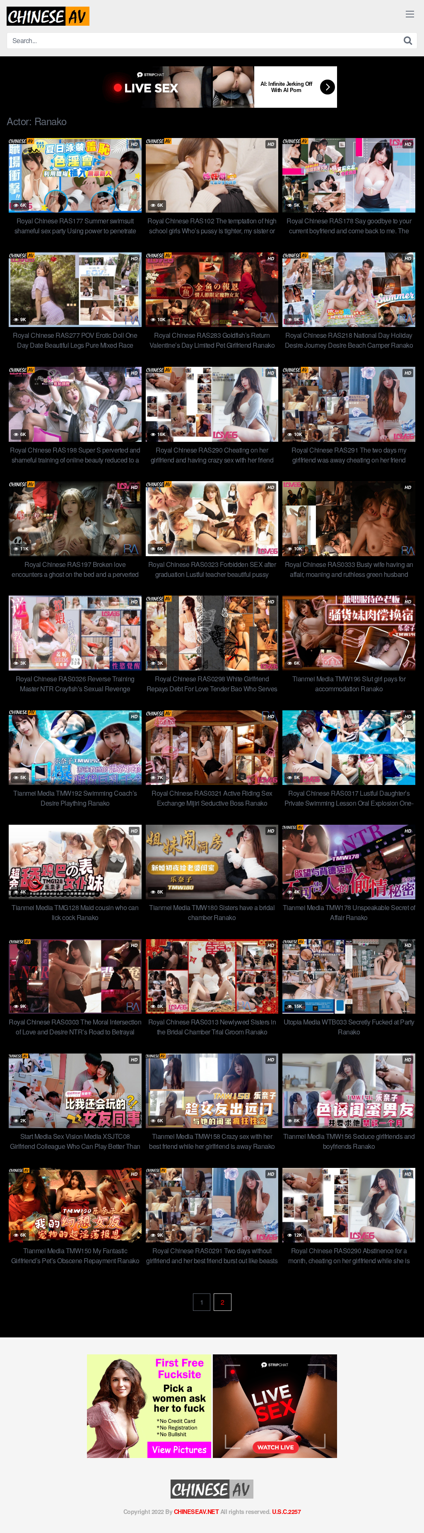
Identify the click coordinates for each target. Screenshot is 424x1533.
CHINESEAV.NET (196, 1511)
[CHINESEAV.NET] (48, 16)
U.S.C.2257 (286, 1511)
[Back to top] (401, 1506)
